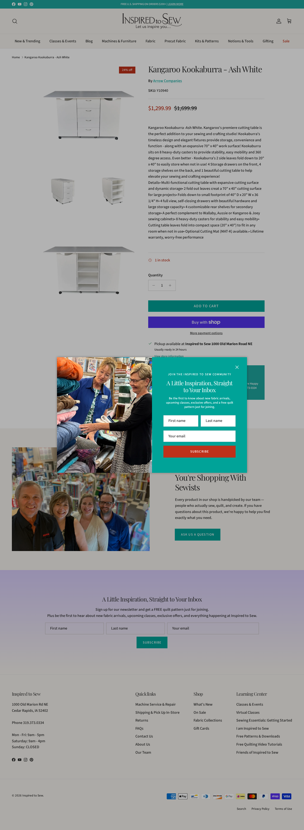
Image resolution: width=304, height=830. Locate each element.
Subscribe (199, 451)
